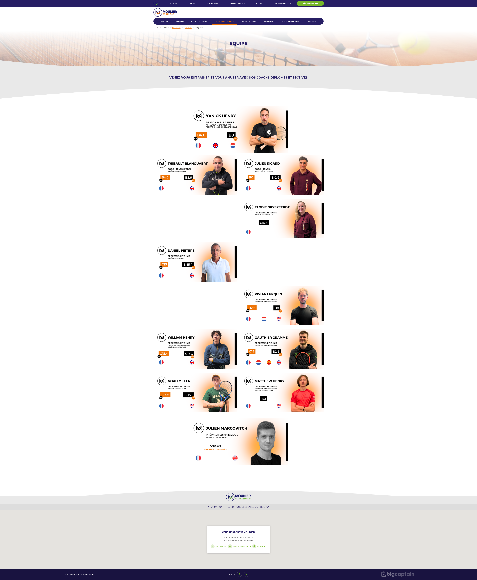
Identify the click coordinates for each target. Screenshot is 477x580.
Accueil (173, 3)
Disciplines (212, 3)
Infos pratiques (282, 3)
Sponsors (269, 21)
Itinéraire (261, 546)
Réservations (310, 3)
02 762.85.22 (221, 546)
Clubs (259, 3)
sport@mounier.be (242, 546)
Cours (192, 3)
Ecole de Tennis (224, 21)
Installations (237, 3)
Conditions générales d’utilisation (249, 507)
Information (215, 507)
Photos (312, 21)
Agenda (180, 21)
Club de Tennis (199, 21)
